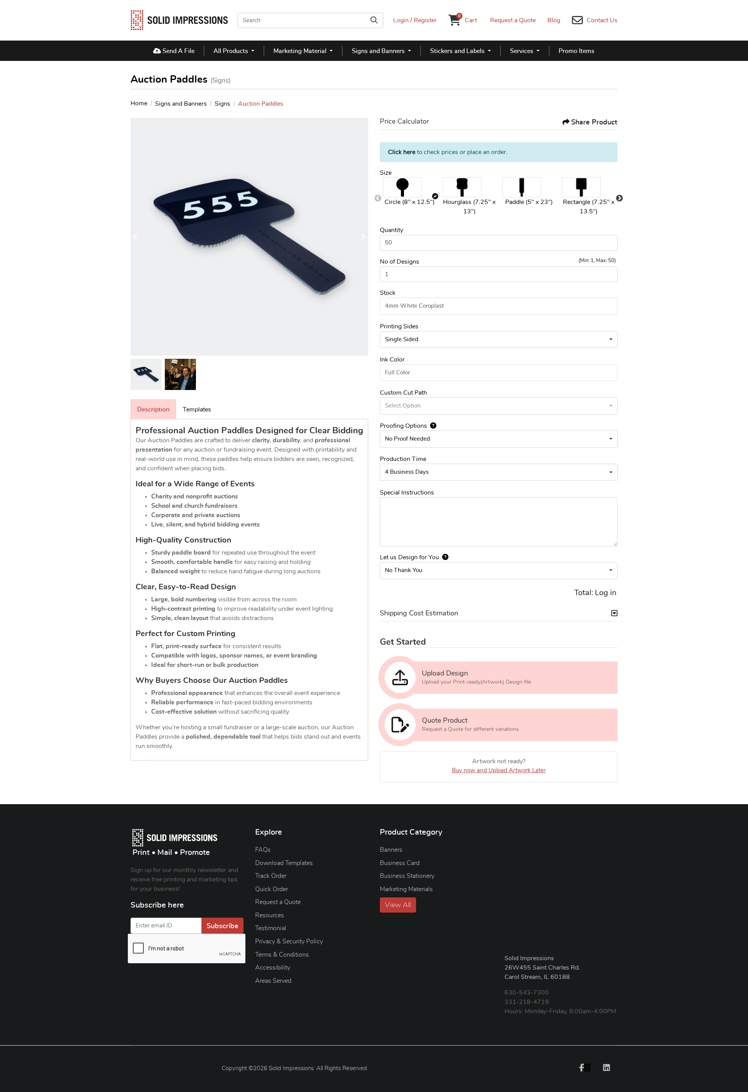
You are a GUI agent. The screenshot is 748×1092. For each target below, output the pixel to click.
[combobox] (498, 339)
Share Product (594, 122)
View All (398, 905)
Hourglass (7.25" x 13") (469, 206)
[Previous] (135, 237)
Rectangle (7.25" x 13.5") (588, 206)
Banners (391, 850)
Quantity (391, 230)
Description (153, 409)
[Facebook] (585, 1067)
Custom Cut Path (403, 393)
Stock (387, 293)
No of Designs (399, 262)
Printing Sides (399, 326)
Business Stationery (407, 876)
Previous (378, 198)
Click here (401, 152)
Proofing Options (403, 426)
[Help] (431, 426)
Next (619, 198)
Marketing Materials (406, 889)
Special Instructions (407, 492)
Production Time (403, 459)
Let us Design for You (409, 557)
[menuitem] (174, 51)
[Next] (363, 237)
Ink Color (392, 359)
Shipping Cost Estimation (419, 613)
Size (386, 173)
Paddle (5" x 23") (529, 202)
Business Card (400, 863)
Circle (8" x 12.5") (410, 202)
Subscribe (222, 926)
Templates (197, 409)
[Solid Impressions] (179, 20)
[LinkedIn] (606, 1067)
